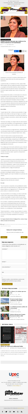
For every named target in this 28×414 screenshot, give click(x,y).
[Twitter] (20, 51)
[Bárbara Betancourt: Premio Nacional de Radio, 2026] (5, 317)
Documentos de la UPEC (8, 2)
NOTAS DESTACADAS (5, 39)
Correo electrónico (6, 267)
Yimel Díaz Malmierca (15, 296)
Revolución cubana (7, 226)
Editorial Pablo (7, 324)
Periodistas (19, 224)
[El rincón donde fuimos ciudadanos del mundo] (5, 301)
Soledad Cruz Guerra (15, 311)
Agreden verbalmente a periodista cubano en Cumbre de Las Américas (24, 237)
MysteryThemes (21, 408)
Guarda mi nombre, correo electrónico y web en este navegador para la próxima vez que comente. (13, 280)
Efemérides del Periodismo (19, 2)
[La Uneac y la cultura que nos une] (5, 294)
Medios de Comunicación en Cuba (14, 4)
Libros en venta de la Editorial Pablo (12, 346)
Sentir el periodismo (4, 237)
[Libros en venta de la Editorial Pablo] (14, 334)
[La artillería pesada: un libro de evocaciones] (5, 309)
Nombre (4, 261)
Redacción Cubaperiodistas (14, 230)
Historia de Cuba (13, 224)
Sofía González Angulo (16, 304)
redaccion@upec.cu (17, 385)
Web (3, 272)
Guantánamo (7, 224)
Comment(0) (13, 46)
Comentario (5, 249)
